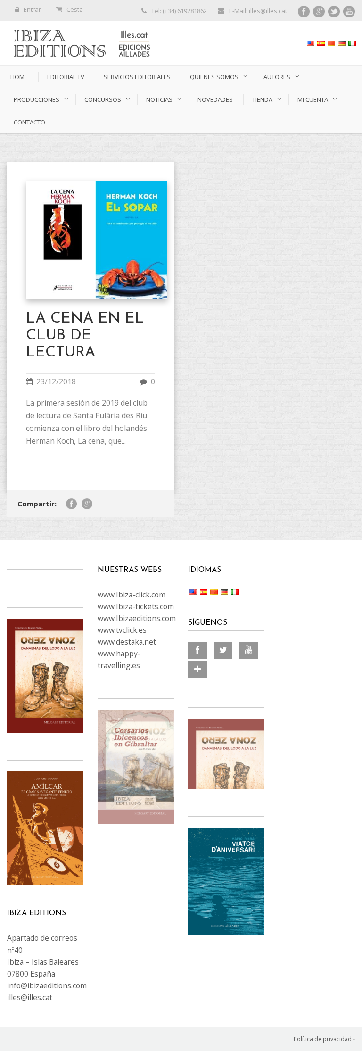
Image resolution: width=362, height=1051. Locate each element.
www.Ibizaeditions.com (137, 618)
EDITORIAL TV (65, 77)
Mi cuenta (312, 99)
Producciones (36, 99)
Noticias (159, 99)
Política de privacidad (323, 1039)
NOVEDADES (215, 99)
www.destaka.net (127, 642)
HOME (19, 77)
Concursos (102, 99)
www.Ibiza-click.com (131, 594)
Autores (276, 77)
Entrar (32, 9)
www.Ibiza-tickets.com (136, 606)
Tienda (262, 99)
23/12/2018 (56, 381)
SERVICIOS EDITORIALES (137, 77)
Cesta (74, 9)
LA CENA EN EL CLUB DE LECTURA (85, 335)
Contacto (29, 122)
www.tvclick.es (122, 630)
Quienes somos (214, 77)
